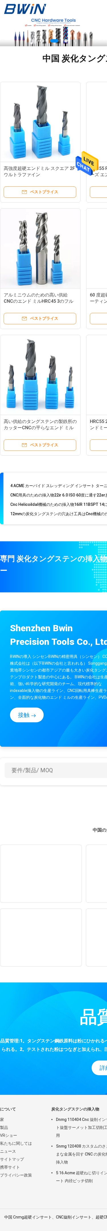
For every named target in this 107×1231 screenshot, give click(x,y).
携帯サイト (10, 1167)
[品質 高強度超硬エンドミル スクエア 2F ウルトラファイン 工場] (40, 121)
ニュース (8, 1151)
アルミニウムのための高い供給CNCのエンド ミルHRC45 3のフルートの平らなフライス (38, 301)
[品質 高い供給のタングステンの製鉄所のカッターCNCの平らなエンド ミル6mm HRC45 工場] (40, 374)
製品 (4, 1127)
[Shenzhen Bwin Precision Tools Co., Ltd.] (25, 8)
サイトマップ (12, 1159)
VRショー (8, 1135)
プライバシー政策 (16, 1175)
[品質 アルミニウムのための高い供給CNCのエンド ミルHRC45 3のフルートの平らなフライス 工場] (40, 248)
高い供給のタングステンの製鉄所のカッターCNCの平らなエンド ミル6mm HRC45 (40, 428)
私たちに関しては (16, 1143)
